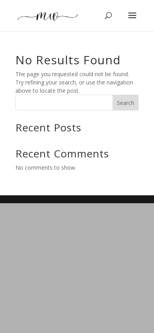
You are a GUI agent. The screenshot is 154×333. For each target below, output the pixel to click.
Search (125, 103)
